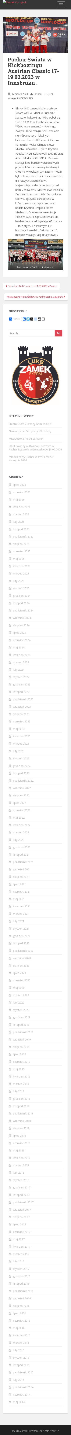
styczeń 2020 (21, 1010)
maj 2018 (19, 1150)
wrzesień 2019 (22, 1039)
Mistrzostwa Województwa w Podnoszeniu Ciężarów (35, 296)
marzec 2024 (21, 662)
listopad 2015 (21, 1365)
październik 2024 (23, 610)
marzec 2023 (21, 743)
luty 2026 (18, 521)
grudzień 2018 (21, 1098)
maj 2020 (19, 987)
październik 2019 (23, 1032)
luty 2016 (18, 1350)
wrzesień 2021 (22, 869)
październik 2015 (23, 1372)
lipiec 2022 (19, 803)
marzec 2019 (21, 1084)
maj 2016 (19, 1328)
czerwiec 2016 (21, 1320)
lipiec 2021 (19, 884)
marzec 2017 (21, 1254)
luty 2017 (18, 1261)
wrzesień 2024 (22, 618)
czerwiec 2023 (21, 721)
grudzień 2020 (21, 936)
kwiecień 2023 (21, 736)
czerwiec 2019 (21, 1061)
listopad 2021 (21, 854)
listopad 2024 (21, 603)
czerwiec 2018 (21, 1143)
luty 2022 (18, 840)
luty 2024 (18, 669)
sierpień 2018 (21, 1128)
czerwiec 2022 (21, 810)
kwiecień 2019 (21, 1076)
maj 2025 (19, 558)
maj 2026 (19, 499)
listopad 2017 (21, 1195)
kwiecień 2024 (21, 655)
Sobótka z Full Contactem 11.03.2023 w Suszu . (32, 286)
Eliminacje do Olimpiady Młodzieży (30, 431)
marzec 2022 (21, 832)
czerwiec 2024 (21, 640)
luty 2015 (18, 1380)
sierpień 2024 (21, 625)
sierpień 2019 (21, 1047)
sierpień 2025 (21, 544)
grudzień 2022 (21, 766)
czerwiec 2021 (21, 891)
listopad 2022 (21, 773)
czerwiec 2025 (21, 551)
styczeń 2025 (21, 588)
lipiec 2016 (19, 1313)
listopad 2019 (21, 1024)
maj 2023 (19, 729)
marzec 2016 (21, 1343)
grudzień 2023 (21, 684)
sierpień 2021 (21, 877)
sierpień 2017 (21, 1217)
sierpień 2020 (21, 965)
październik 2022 (23, 780)
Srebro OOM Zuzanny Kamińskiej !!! (30, 424)
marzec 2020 (21, 995)
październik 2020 (23, 950)
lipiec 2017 (19, 1224)
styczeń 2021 (21, 928)
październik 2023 (23, 699)
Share (16, 319)
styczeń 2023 (21, 758)
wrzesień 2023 (22, 706)
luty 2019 (18, 1091)
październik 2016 (23, 1291)
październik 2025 (23, 536)
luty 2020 (18, 1002)
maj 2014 (19, 1402)
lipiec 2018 (19, 1135)
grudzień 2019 (21, 1017)
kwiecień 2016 (21, 1335)
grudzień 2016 (21, 1276)
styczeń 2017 (21, 1269)
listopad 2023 (21, 692)
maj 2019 (19, 1069)
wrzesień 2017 (22, 1209)
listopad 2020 (21, 943)
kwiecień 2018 (21, 1158)
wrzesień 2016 (22, 1298)
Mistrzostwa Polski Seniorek (26, 438)
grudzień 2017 (21, 1187)
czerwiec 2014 (21, 1394)
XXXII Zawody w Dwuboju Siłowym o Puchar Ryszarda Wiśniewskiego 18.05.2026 (35, 447)
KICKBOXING (26, 98)
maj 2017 (19, 1239)
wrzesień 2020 (22, 958)
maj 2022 (19, 817)
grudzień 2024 (21, 595)
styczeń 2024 (21, 677)
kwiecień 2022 (21, 825)
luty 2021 (18, 921)
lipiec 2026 (19, 484)
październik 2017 (23, 1202)
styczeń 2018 (21, 1180)
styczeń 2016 (21, 1357)
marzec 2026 (21, 514)
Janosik (38, 94)
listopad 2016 (21, 1283)
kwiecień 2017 (21, 1246)
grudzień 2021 (21, 847)
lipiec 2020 (19, 973)
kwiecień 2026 (21, 507)
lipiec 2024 (19, 632)
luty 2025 (18, 581)
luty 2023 (18, 751)
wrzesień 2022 (22, 788)
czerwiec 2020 (21, 980)
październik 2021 (23, 862)
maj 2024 (19, 647)
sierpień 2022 (21, 795)
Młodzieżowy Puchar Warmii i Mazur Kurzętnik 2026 (31, 458)
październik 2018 (23, 1113)
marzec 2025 (21, 573)
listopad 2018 (21, 1106)
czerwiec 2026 (21, 492)
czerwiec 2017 (21, 1232)
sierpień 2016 (21, 1306)
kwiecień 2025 (21, 566)
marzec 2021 (21, 914)
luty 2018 (18, 1172)
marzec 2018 (21, 1165)
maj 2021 (19, 899)
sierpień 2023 (21, 714)
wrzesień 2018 (22, 1121)
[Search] (58, 333)
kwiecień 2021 (21, 906)
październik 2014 (23, 1387)
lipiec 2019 (19, 1054)
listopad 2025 (21, 529)
